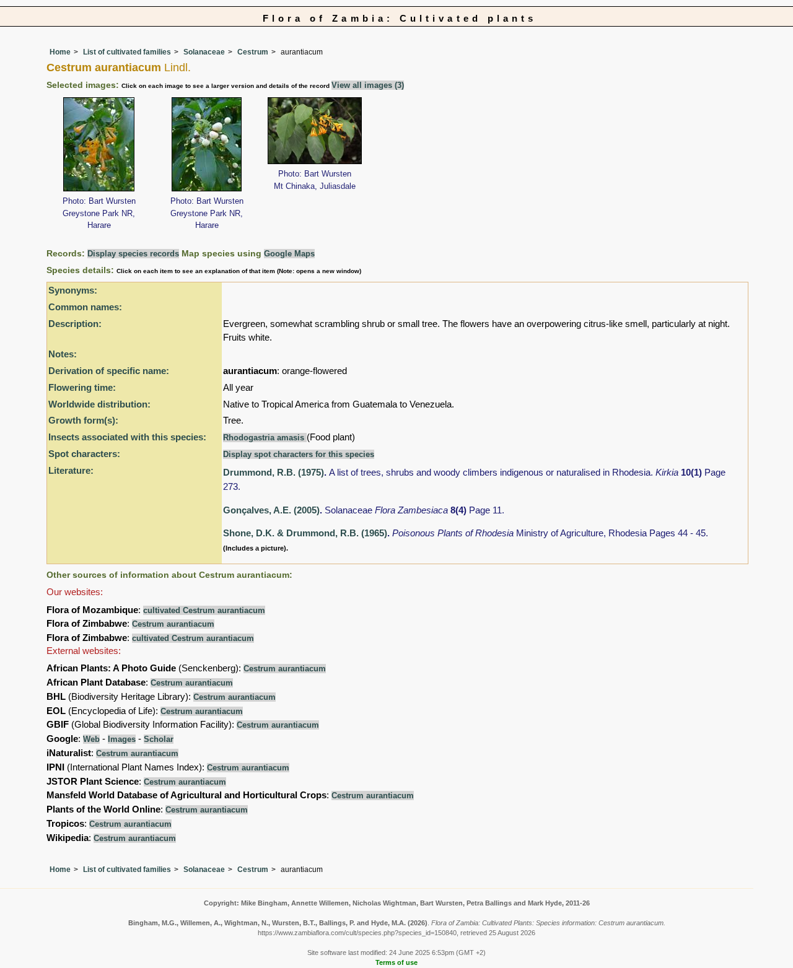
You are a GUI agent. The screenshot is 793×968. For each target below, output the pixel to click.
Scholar (158, 739)
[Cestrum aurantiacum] (98, 143)
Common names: (85, 307)
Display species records (133, 253)
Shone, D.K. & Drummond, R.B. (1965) (305, 533)
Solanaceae (204, 52)
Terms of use (396, 962)
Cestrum (252, 52)
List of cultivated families (127, 52)
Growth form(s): (83, 420)
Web (91, 739)
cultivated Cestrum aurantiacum (204, 610)
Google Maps (289, 253)
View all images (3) (367, 85)
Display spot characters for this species (298, 454)
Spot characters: (84, 453)
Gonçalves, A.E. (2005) (271, 510)
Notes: (62, 354)
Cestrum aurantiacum (173, 624)
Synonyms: (72, 290)
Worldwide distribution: (99, 404)
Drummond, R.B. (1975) (273, 472)
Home (60, 52)
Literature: (71, 470)
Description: (75, 323)
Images (122, 739)
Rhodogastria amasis (265, 437)
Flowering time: (82, 387)
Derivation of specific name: (108, 370)
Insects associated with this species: (127, 437)
